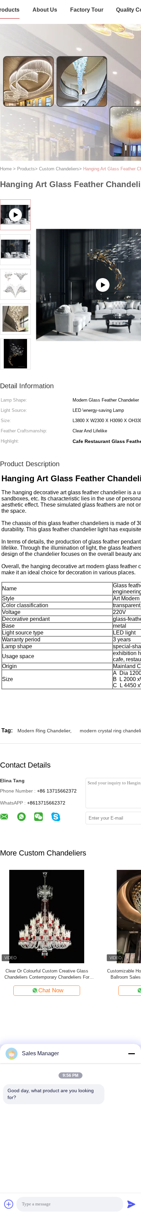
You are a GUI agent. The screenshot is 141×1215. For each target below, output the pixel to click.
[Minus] (131, 1053)
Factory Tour (86, 10)
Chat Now (50, 990)
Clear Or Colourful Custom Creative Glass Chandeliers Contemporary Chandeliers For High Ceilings (46, 974)
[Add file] (9, 1204)
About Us (45, 10)
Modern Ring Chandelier (43, 730)
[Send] (131, 1204)
